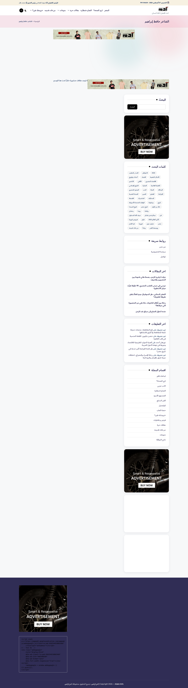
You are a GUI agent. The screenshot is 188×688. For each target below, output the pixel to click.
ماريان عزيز (150, 224)
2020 (153, 173)
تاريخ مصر (144, 207)
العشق (152, 194)
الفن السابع (161, 400)
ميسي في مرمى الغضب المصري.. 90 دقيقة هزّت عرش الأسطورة (146, 287)
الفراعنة (160, 194)
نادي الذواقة (161, 440)
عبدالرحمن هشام (150, 215)
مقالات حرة (161, 425)
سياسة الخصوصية (158, 252)
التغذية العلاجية (155, 185)
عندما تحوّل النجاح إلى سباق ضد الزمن (151, 311)
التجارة (145, 185)
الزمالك (160, 190)
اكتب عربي (161, 386)
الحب (144, 190)
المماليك (151, 198)
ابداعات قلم (161, 376)
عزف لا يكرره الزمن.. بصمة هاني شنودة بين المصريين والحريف (149, 278)
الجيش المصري (134, 190)
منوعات (163, 435)
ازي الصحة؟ (161, 381)
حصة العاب (161, 410)
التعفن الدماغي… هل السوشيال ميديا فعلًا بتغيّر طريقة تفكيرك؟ (147, 295)
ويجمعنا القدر (154, 228)
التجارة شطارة (160, 391)
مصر (159, 224)
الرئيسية (37, 21)
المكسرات (141, 198)
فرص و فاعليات (160, 420)
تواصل (163, 257)
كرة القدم (132, 224)
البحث (162, 99)
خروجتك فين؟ (160, 415)
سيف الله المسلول (135, 215)
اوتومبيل (162, 405)
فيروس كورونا (133, 219)
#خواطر (145, 173)
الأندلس (131, 181)
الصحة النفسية (133, 194)
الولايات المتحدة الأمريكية (136, 202)
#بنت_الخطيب (133, 173)
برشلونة (151, 202)
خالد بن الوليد (156, 207)
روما (139, 211)
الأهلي (139, 181)
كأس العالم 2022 (154, 219)
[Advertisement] (94, 57)
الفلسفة (131, 198)
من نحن (162, 247)
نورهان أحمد (161, 342)
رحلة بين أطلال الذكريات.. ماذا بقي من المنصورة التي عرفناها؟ (147, 304)
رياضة (147, 211)
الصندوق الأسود (160, 396)
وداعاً (144, 228)
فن (161, 215)
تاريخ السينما (133, 207)
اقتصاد (144, 177)
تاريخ (159, 202)
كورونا (141, 224)
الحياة (152, 190)
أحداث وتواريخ (133, 177)
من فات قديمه (133, 228)
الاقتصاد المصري (151, 181)
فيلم (143, 219)
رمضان (131, 211)
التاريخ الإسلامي (133, 185)
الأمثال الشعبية (154, 177)
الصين (144, 194)
